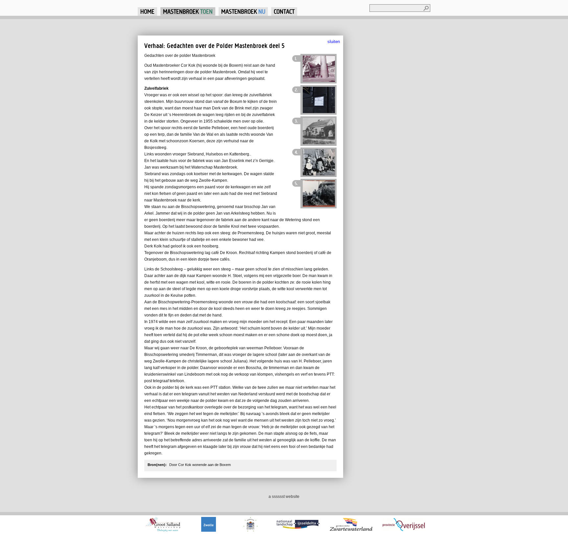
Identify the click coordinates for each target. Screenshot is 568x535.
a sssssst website (284, 496)
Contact (284, 11)
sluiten (333, 41)
